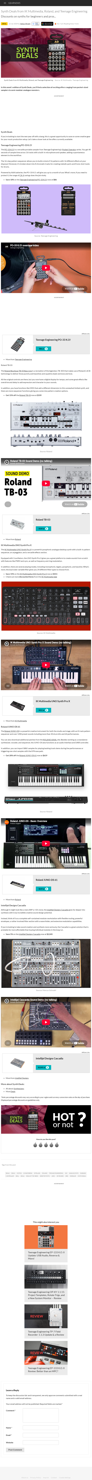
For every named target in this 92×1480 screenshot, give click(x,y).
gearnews (14, 3)
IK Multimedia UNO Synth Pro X (17, 549)
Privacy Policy (35, 1478)
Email (9, 1435)
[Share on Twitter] (86, 1165)
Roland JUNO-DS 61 (28, 755)
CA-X (22, 175)
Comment (10, 1410)
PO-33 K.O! (9, 149)
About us (24, 1478)
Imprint (46, 1478)
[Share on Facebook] (77, 1165)
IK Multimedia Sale (49, 577)
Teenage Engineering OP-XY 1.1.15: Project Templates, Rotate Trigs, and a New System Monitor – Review (46, 1295)
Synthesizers (19, 1088)
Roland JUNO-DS (11, 731)
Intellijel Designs (22, 1078)
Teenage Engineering (23, 359)
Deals (13, 1091)
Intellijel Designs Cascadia (57, 910)
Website (9, 1442)
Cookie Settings (65, 1478)
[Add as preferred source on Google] (47, 24)
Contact (54, 1478)
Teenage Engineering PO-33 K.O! (33, 179)
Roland (18, 539)
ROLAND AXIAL (50, 740)
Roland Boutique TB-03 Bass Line (18, 371)
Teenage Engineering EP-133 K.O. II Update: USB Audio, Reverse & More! (46, 1255)
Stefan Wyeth (25, 24)
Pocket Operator (69, 149)
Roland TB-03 (25, 395)
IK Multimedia (21, 721)
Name (9, 1428)
